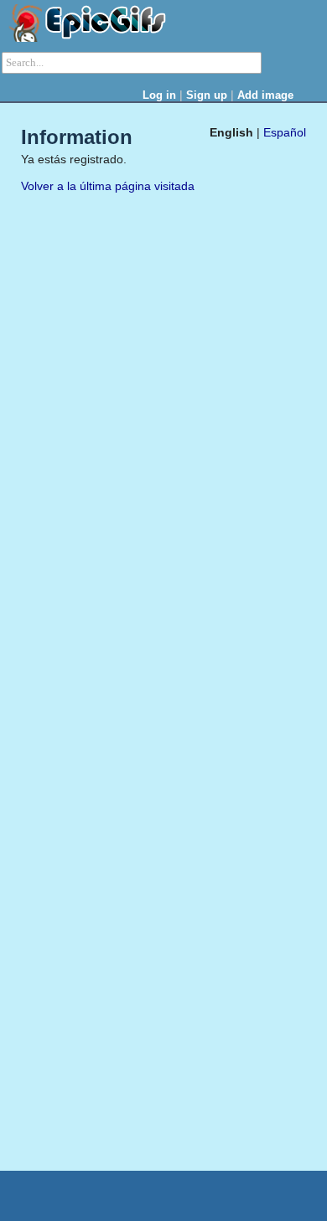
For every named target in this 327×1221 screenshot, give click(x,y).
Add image (265, 95)
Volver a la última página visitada (108, 186)
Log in (159, 95)
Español (284, 132)
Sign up (206, 95)
